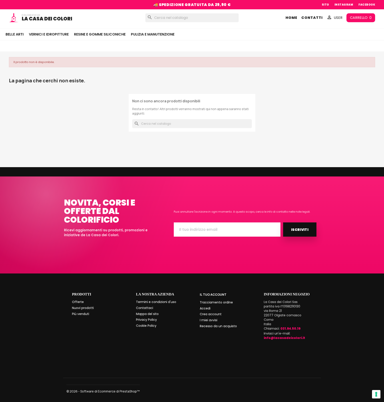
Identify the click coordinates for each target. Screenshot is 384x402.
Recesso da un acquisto (218, 326)
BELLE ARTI (15, 34)
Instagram (343, 4)
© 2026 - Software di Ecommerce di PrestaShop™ (103, 391)
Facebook (366, 4)
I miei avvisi (208, 320)
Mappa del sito (147, 314)
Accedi (205, 308)
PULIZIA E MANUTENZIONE (152, 34)
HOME (291, 18)
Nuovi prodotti (83, 308)
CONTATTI (312, 18)
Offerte (78, 302)
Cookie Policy (146, 325)
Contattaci (144, 308)
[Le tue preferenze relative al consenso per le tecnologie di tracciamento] (376, 394)
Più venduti (80, 314)
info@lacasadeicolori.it (284, 338)
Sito (325, 4)
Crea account (211, 314)
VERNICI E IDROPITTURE (49, 34)
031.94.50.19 (290, 328)
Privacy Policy (146, 319)
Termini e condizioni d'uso (156, 302)
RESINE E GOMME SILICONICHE (100, 34)
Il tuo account (213, 294)
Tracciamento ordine (216, 302)
